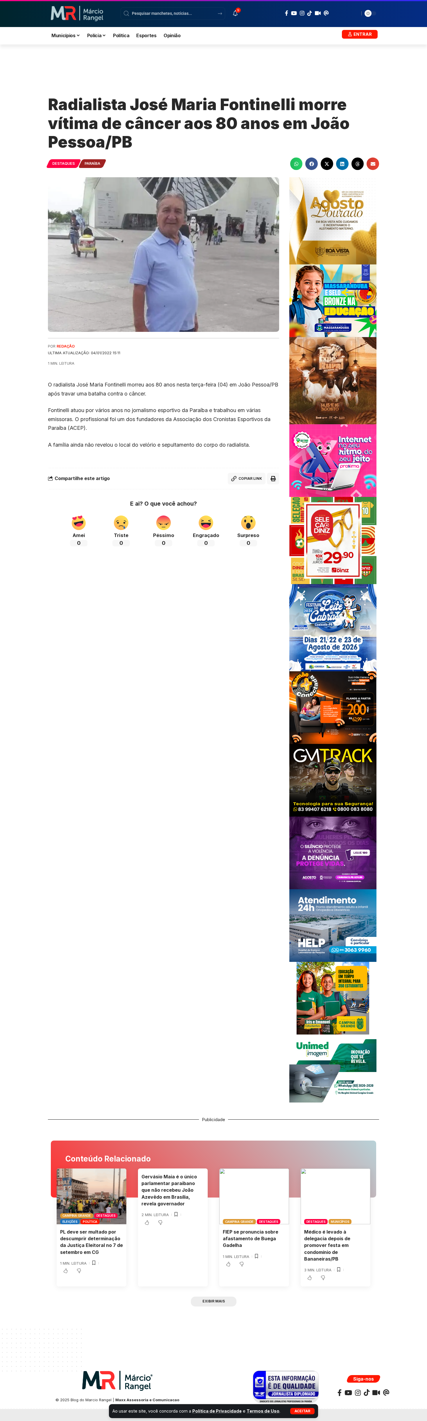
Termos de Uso (263, 1411)
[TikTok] (309, 13)
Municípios (340, 1222)
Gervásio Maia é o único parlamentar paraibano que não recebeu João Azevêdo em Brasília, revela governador (169, 1190)
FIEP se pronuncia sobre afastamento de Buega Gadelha (250, 1238)
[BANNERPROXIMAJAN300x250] (332, 460)
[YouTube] (294, 13)
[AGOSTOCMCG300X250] (332, 852)
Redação (66, 346)
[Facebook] (287, 13)
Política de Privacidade (217, 1411)
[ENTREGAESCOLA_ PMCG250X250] (333, 998)
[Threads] (326, 13)
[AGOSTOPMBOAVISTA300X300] (332, 220)
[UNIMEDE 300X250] (332, 1070)
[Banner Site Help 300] (332, 925)
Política (90, 1222)
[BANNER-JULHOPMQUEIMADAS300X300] (332, 380)
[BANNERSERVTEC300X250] (332, 707)
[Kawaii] (317, 13)
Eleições (70, 1222)
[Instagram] (302, 13)
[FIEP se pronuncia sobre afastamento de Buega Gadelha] (254, 1196)
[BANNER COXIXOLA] (332, 627)
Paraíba (92, 163)
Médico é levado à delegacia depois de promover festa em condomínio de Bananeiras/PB (327, 1245)
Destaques (63, 163)
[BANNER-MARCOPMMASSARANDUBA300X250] (332, 300)
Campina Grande (76, 1216)
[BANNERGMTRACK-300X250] (332, 780)
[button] (302, 1411)
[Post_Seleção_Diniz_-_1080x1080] (332, 540)
